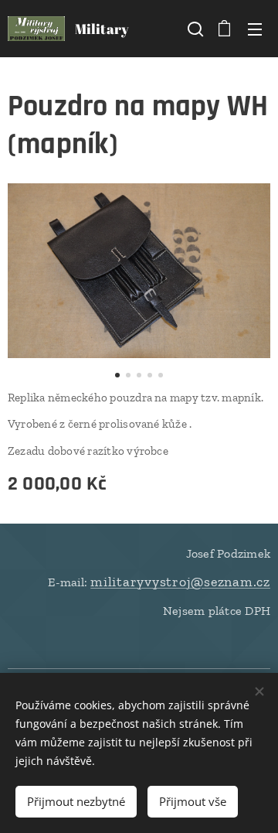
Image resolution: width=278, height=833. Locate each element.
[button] (193, 28)
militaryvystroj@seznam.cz (180, 581)
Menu (254, 28)
